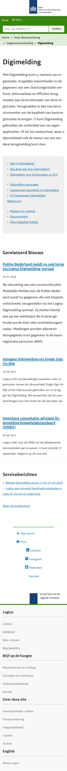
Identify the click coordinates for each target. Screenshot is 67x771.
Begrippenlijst (11, 648)
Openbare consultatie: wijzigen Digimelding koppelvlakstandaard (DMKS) (31, 422)
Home (5, 20)
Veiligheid (9, 632)
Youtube (33, 576)
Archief (7, 743)
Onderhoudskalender (16, 684)
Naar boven (27, 533)
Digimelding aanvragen (24, 184)
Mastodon (35, 567)
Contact (7, 624)
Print (23, 542)
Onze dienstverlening (27, 37)
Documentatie (19, 216)
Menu (18, 19)
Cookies (7, 735)
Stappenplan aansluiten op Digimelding (34, 190)
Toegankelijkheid (13, 727)
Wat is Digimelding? (22, 163)
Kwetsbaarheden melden (18, 711)
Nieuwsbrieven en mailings (19, 667)
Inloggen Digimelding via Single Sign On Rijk (33, 361)
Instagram (35, 559)
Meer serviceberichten (16, 506)
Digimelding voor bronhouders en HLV (34, 175)
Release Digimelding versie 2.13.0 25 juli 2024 (34, 483)
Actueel (7, 692)
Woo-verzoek (11, 640)
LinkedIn (35, 550)
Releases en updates (22, 211)
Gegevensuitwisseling (19, 43)
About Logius (11, 763)
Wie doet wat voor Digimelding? (30, 169)
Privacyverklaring (13, 719)
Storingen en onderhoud (18, 676)
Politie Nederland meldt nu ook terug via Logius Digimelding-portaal (33, 266)
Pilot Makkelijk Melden (24, 222)
